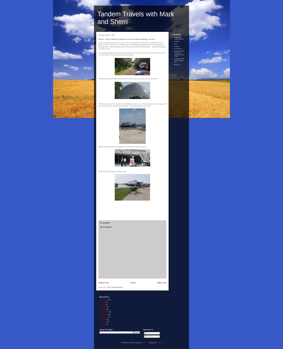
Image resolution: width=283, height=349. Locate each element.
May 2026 (102, 304)
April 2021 (102, 324)
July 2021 (102, 319)
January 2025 (103, 312)
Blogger (159, 342)
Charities (177, 46)
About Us (177, 64)
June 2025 (102, 307)
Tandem (176, 41)
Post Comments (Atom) (114, 287)
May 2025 (102, 309)
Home (133, 283)
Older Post (161, 283)
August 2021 (103, 317)
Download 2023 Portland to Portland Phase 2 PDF (179, 53)
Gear (175, 44)
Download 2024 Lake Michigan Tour (179, 60)
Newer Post (103, 283)
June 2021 (102, 322)
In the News (178, 49)
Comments (149, 336)
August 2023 (103, 314)
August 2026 (103, 300)
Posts (148, 333)
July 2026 (102, 302)
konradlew (145, 342)
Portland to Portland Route (179, 38)
